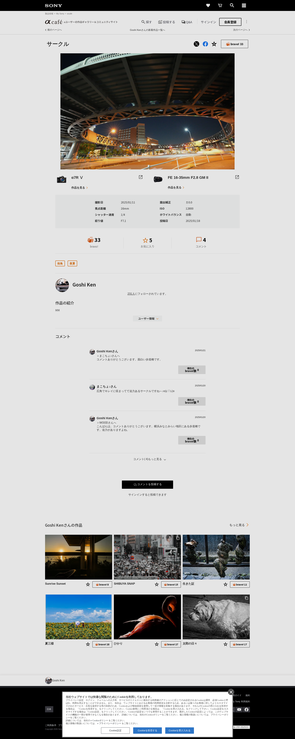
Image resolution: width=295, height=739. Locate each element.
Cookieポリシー (100, 720)
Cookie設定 (115, 730)
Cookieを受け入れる (180, 730)
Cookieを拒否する (147, 730)
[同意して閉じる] (231, 692)
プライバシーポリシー (110, 723)
